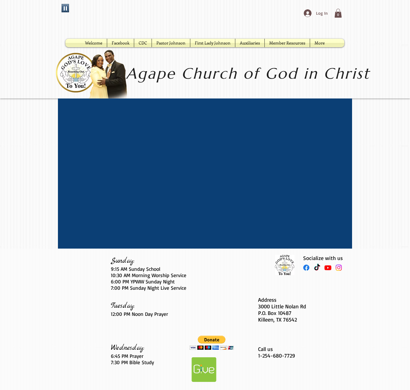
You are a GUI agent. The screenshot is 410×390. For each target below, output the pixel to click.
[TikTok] (317, 268)
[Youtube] (328, 268)
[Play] (65, 8)
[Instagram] (339, 268)
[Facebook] (306, 268)
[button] (338, 13)
